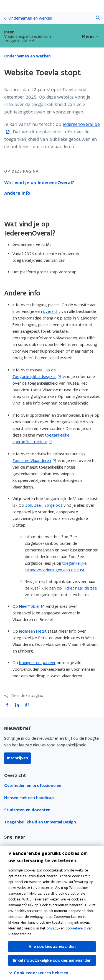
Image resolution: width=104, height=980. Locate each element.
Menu (88, 36)
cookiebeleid (76, 928)
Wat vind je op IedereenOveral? (39, 182)
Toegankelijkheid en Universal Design (40, 822)
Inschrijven (17, 758)
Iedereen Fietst (33, 631)
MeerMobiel (29, 606)
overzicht (51, 311)
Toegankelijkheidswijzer (34, 376)
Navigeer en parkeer (37, 662)
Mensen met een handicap (29, 798)
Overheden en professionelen (32, 785)
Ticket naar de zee (80, 588)
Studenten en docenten (27, 810)
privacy (53, 928)
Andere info (17, 193)
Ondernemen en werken (30, 18)
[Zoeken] (98, 18)
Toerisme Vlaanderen (31, 460)
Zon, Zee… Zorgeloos (43, 505)
